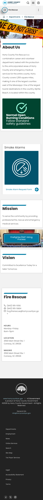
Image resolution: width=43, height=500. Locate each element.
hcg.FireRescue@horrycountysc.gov (23, 312)
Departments (14, 17)
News (8, 439)
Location (9, 338)
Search (8, 448)
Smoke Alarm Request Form (19, 189)
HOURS (7, 325)
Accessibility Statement (15, 475)
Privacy (8, 479)
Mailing (8, 350)
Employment (10, 434)
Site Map (9, 453)
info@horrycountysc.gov (21, 413)
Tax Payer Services (13, 458)
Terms (8, 484)
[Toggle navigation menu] (33, 3)
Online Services (11, 443)
